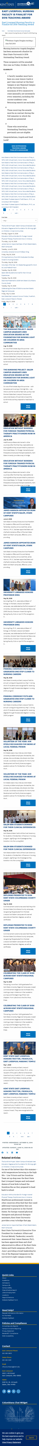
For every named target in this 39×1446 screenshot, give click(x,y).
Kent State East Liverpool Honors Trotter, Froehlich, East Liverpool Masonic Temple (19, 1059)
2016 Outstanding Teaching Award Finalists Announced (19, 148)
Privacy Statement (8, 1331)
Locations (5, 1295)
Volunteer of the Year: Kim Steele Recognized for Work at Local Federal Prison (19, 744)
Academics (5, 1280)
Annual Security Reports (10, 1326)
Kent (3, 31)
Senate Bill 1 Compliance (10, 1333)
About (4, 1278)
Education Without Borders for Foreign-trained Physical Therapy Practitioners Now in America (19, 432)
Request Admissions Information (12, 1313)
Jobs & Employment (8, 1292)
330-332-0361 (6, 1360)
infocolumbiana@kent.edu (11, 1366)
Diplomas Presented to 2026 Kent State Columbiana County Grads (19, 898)
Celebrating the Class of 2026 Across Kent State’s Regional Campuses (18, 975)
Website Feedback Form (10, 1300)
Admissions (6, 1283)
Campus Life (6, 1285)
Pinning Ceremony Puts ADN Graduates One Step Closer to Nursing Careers (18, 671)
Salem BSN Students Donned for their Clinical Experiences (19, 825)
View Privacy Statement (11, 1442)
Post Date (4, 217)
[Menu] (32, 3)
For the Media (6, 1315)
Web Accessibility (8, 1336)
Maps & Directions (8, 1297)
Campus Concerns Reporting (11, 1328)
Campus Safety (7, 1287)
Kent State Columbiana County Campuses (19, 31)
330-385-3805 (7, 1353)
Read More (28, 406)
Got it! (31, 1437)
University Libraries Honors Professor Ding (15, 252)
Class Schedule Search (9, 1290)
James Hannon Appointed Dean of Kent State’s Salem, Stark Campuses (19, 513)
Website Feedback (8, 1318)
